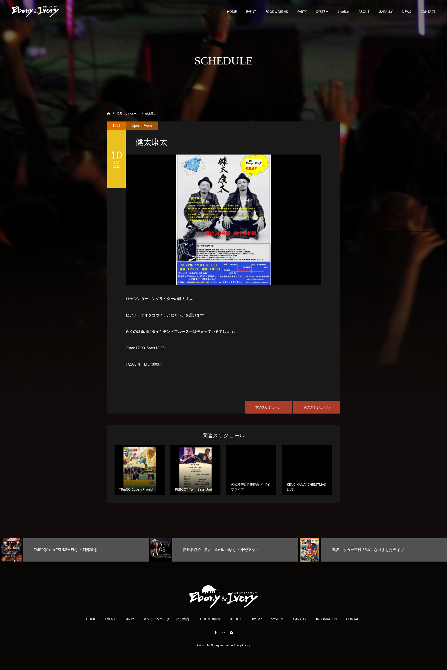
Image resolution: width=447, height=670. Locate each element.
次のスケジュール (317, 407)
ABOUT (364, 11)
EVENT (251, 11)
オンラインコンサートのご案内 (166, 619)
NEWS (406, 11)
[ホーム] (108, 113)
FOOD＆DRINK (276, 11)
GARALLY (386, 11)
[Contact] (223, 632)
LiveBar (343, 11)
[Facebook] (215, 632)
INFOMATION (326, 619)
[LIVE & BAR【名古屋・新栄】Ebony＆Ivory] (35, 11)
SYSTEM (322, 11)
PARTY (302, 11)
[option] (74, 550)
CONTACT (427, 11)
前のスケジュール (268, 407)
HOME (232, 11)
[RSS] (231, 632)
